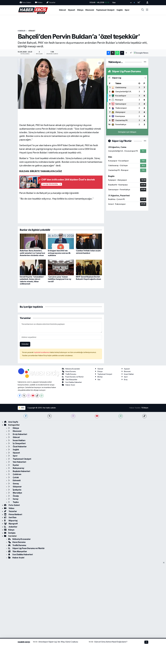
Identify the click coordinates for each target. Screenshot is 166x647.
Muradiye (17, 493)
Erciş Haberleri (19, 434)
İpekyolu (16, 490)
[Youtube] (33, 396)
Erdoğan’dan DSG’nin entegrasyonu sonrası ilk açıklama (59, 253)
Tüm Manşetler (71, 379)
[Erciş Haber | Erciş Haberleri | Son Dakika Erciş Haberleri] (33, 10)
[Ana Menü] (147, 10)
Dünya (80, 10)
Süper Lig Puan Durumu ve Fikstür (28, 548)
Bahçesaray (18, 468)
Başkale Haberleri (21, 471)
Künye (11, 530)
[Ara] (142, 10)
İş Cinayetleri (19, 443)
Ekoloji (99, 377)
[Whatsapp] (42, 396)
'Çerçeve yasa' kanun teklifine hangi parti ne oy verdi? (59, 279)
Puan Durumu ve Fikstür (74, 377)
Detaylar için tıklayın (127, 132)
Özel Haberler (19, 447)
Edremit (16, 480)
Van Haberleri (19, 462)
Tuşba (15, 502)
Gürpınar (17, 487)
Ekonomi (89, 10)
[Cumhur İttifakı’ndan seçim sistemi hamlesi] (89, 241)
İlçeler (15, 465)
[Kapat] (164, 562)
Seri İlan (12, 517)
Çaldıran (16, 474)
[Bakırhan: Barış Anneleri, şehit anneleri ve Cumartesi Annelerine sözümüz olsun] (33, 241)
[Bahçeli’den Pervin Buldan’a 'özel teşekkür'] (61, 84)
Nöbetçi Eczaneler (72, 369)
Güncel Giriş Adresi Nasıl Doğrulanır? (110, 642)
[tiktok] (144, 416)
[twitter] (49, 416)
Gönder (25, 344)
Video (40, 2)
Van (98, 379)
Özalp (15, 496)
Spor (127, 10)
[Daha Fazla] (122, 53)
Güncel (62, 10)
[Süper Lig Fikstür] (145, 141)
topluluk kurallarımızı (42, 352)
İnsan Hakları (129, 374)
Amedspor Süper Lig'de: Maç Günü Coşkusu (58, 642)
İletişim (11, 533)
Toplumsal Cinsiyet (105, 10)
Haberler (21, 31)
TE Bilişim (144, 408)
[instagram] (73, 416)
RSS (22, 408)
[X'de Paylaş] (113, 53)
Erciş (125, 379)
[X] (24, 396)
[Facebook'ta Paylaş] (108, 53)
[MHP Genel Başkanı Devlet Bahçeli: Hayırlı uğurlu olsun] (89, 267)
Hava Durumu (70, 371)
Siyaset (71, 10)
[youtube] (97, 416)
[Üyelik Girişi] (146, 2)
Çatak (15, 477)
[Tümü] (145, 62)
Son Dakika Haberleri (73, 382)
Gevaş (15, 484)
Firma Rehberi (15, 514)
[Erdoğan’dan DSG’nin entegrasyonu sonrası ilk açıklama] (61, 241)
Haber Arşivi (70, 385)
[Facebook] (20, 396)
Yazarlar (52, 2)
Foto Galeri (26, 2)
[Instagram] (28, 396)
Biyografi (13, 524)
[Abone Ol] (141, 52)
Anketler (12, 527)
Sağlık (120, 10)
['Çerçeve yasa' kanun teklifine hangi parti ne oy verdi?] (61, 267)
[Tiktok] (37, 396)
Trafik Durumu (70, 374)
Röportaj (12, 521)
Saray (15, 499)
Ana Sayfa (13, 422)
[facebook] (26, 416)
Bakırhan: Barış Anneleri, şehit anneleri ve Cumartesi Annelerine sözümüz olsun (32, 253)
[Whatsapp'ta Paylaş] (117, 53)
